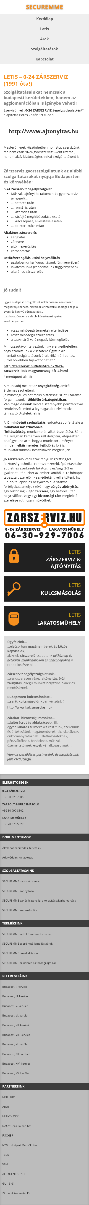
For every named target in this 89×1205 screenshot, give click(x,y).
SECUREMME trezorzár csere (20, 881)
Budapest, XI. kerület (15, 1044)
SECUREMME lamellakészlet (20, 953)
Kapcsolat (45, 59)
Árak (44, 38)
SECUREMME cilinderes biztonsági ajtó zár (29, 963)
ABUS (6, 1107)
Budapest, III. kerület (15, 996)
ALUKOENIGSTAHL (14, 1174)
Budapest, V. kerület (15, 1006)
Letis (44, 28)
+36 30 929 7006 (13, 797)
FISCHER (7, 1135)
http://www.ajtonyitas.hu (43, 131)
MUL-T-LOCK (10, 1116)
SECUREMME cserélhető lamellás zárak (27, 944)
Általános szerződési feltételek (21, 848)
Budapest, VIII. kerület (16, 1035)
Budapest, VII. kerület (15, 1025)
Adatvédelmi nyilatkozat (17, 857)
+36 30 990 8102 (13, 810)
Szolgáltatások (44, 49)
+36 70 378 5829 (13, 824)
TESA (5, 1155)
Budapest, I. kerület (14, 987)
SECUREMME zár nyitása (18, 891)
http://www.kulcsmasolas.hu (29, 707)
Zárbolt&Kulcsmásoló (15, 1193)
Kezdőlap (44, 18)
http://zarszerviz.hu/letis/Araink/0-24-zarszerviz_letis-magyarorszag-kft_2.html (36, 368)
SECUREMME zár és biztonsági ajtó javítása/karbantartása (39, 900)
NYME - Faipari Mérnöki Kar (19, 1145)
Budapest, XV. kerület (15, 1073)
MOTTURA (9, 1097)
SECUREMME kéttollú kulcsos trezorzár (27, 934)
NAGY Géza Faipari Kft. (16, 1126)
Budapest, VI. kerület (15, 1015)
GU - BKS (8, 1184)
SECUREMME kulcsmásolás (19, 910)
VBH (5, 1164)
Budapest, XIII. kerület (16, 1054)
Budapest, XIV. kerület (16, 1064)
